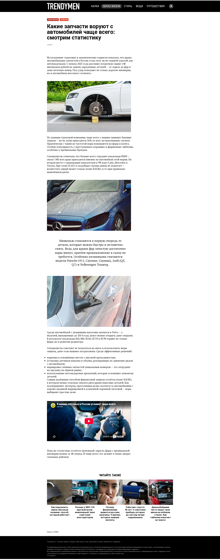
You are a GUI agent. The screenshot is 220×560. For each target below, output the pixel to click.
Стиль (128, 6)
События (64, 19)
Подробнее (116, 541)
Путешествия (156, 6)
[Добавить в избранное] (171, 6)
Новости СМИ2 (52, 532)
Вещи (139, 6)
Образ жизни (111, 6)
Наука (95, 6)
